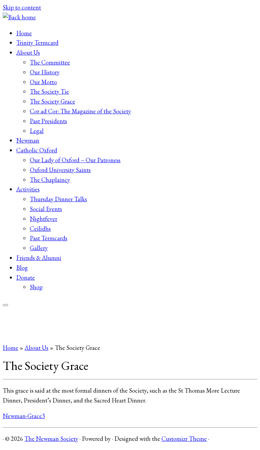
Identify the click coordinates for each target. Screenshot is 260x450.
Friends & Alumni (38, 258)
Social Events (46, 209)
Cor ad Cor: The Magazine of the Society (80, 111)
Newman (27, 140)
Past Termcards (48, 238)
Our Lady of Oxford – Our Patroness (75, 160)
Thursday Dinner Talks (58, 199)
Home (24, 33)
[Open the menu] (5, 305)
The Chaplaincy (50, 180)
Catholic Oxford (36, 150)
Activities (28, 189)
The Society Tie (49, 91)
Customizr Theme (184, 439)
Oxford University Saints (60, 170)
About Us (28, 52)
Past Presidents (48, 121)
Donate (25, 277)
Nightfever (43, 219)
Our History (45, 72)
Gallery (39, 248)
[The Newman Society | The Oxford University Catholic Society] (19, 17)
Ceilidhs (40, 228)
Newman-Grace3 (24, 416)
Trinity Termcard (37, 42)
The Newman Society (51, 439)
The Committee (50, 62)
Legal (37, 131)
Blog (22, 267)
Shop (36, 287)
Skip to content (22, 7)
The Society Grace (52, 101)
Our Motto (43, 82)
